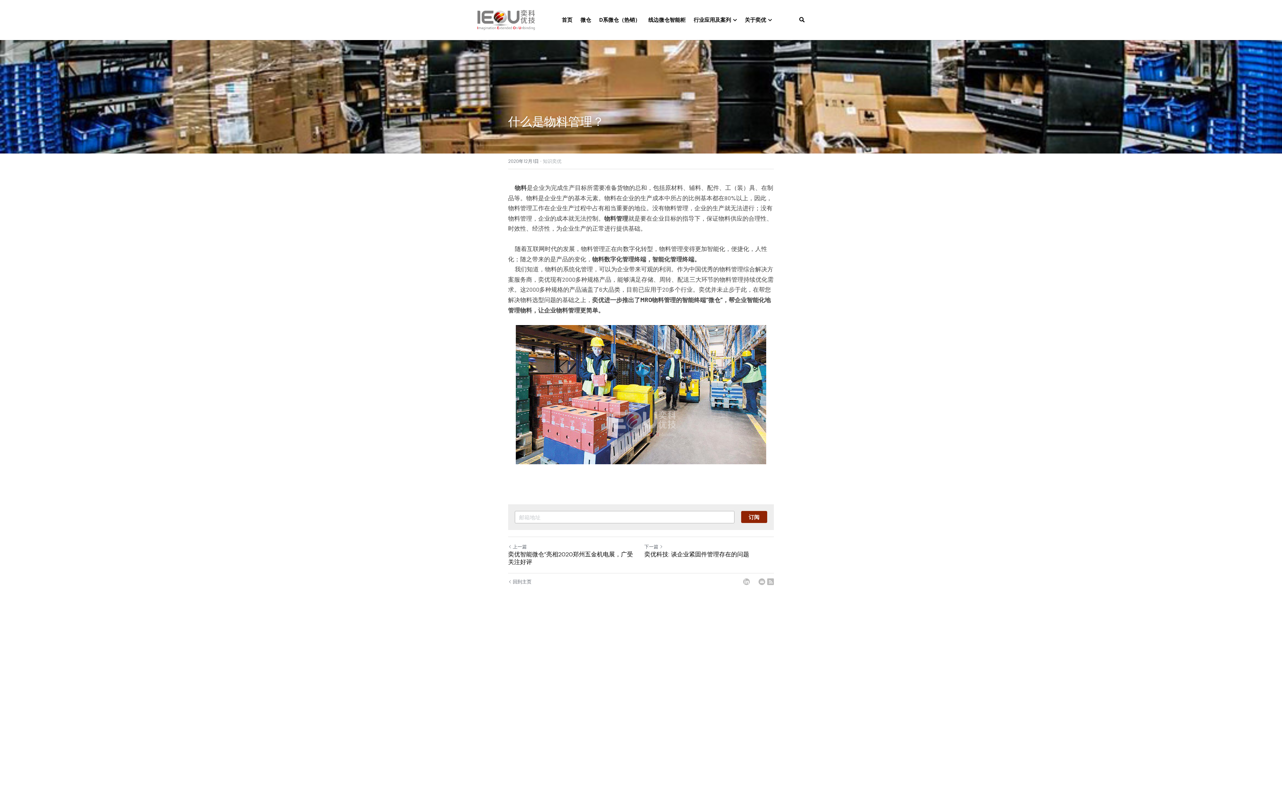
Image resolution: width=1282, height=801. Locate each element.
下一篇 (651, 546)
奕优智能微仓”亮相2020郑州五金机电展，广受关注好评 (570, 558)
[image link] (506, 19)
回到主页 (522, 581)
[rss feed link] (770, 581)
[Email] (762, 581)
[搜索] (802, 19)
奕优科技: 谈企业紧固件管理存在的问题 (696, 554)
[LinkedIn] (746, 581)
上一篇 (520, 546)
